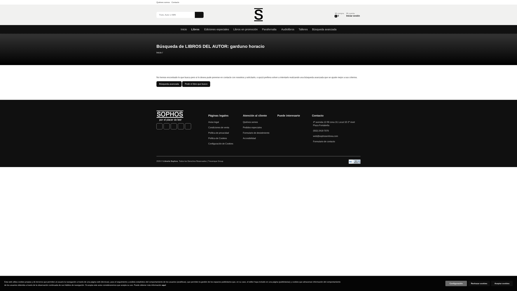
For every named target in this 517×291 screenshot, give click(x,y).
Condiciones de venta (218, 127)
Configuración (456, 283)
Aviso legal (213, 122)
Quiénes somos (163, 2)
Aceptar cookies (502, 283)
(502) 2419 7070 (321, 131)
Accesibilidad (249, 138)
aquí (164, 285)
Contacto (175, 2)
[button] (339, 15)
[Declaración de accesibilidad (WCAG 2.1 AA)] (355, 162)
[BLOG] (188, 126)
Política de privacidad (218, 133)
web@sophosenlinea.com (325, 136)
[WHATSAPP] (181, 126)
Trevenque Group (215, 161)
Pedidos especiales (252, 127)
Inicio (159, 52)
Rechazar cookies (479, 283)
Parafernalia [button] (269, 29)
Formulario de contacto (324, 141)
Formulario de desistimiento (256, 133)
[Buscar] (199, 15)
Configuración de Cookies (220, 144)
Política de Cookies (217, 138)
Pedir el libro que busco (196, 84)
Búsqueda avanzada (169, 84)
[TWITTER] (167, 126)
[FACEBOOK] (159, 126)
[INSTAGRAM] (174, 126)
